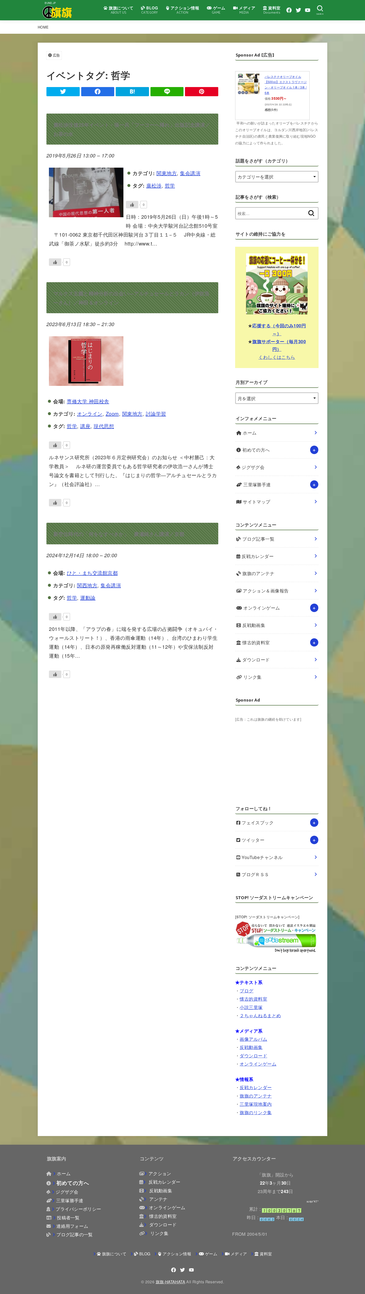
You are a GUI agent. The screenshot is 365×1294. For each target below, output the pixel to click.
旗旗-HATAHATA (170, 1281)
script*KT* (313, 1201)
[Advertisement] (277, 757)
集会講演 (190, 173)
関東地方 (166, 173)
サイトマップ (256, 501)
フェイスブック (257, 822)
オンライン (90, 413)
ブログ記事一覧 (258, 539)
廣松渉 (154, 185)
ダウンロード (255, 659)
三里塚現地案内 (256, 1104)
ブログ (246, 990)
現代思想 (104, 426)
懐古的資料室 (255, 642)
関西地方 (87, 585)
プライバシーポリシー (78, 1209)
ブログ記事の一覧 (74, 1234)
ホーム (249, 433)
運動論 (88, 597)
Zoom (112, 413)
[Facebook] (289, 10)
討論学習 (156, 413)
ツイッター (252, 840)
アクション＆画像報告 (265, 590)
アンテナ (157, 1199)
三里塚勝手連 (256, 484)
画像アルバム (253, 1039)
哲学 (170, 185)
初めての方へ (255, 450)
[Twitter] (298, 10)
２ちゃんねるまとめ (260, 1015)
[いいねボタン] (132, 204)
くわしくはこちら (276, 357)
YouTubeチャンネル (261, 857)
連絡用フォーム (72, 1226)
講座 (85, 426)
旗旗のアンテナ (258, 573)
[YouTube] (307, 10)
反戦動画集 (253, 625)
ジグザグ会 (252, 467)
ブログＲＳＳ (254, 874)
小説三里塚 (251, 1007)
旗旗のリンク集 (256, 1112)
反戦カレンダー (257, 556)
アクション (159, 1173)
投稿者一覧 (68, 1217)
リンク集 (252, 677)
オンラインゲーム (261, 608)
